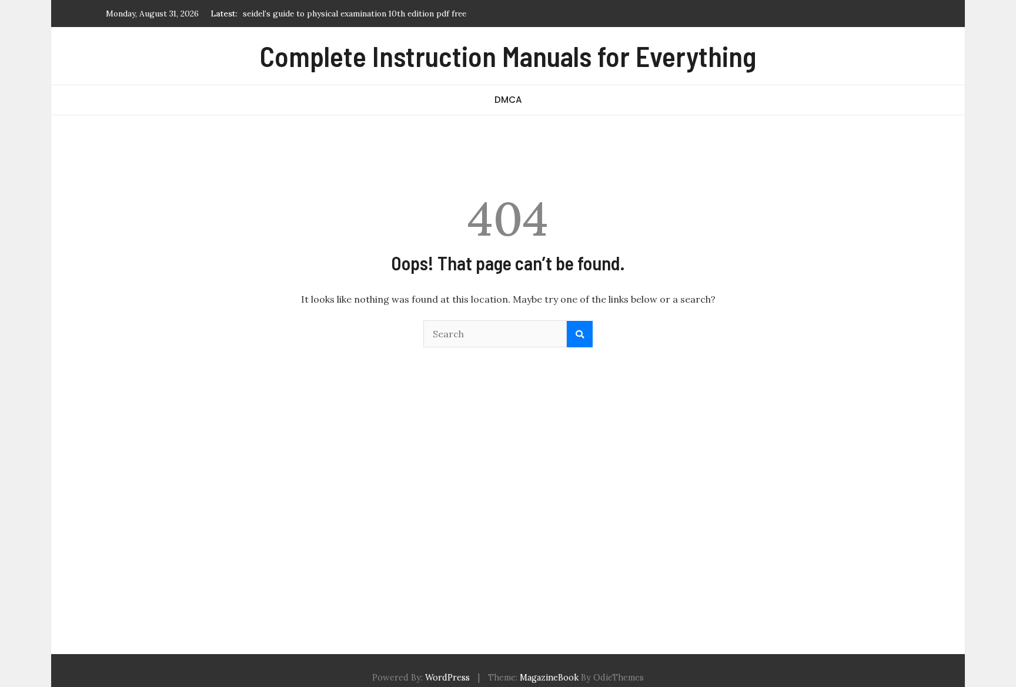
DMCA (508, 99)
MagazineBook (549, 677)
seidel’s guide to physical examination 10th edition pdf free (354, 13)
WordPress (447, 677)
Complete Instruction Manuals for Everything (508, 56)
